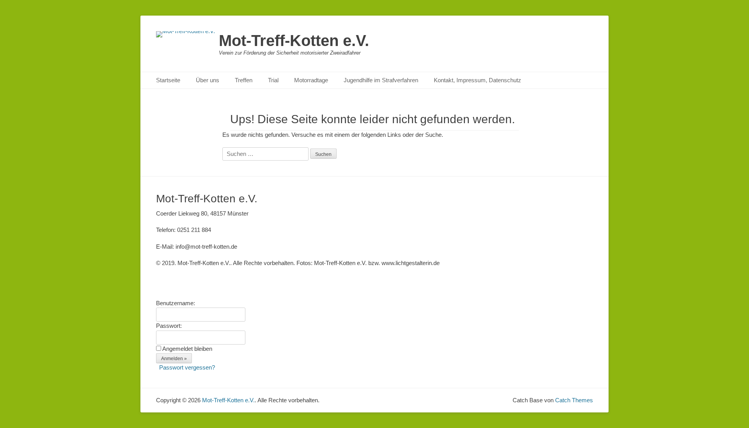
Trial (273, 80)
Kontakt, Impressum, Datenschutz (477, 80)
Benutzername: (175, 303)
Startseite (168, 80)
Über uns (207, 80)
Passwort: (169, 325)
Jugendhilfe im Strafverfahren (381, 80)
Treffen (243, 80)
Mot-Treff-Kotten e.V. (294, 40)
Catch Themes (574, 400)
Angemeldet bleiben (187, 348)
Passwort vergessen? (187, 367)
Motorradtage (311, 80)
